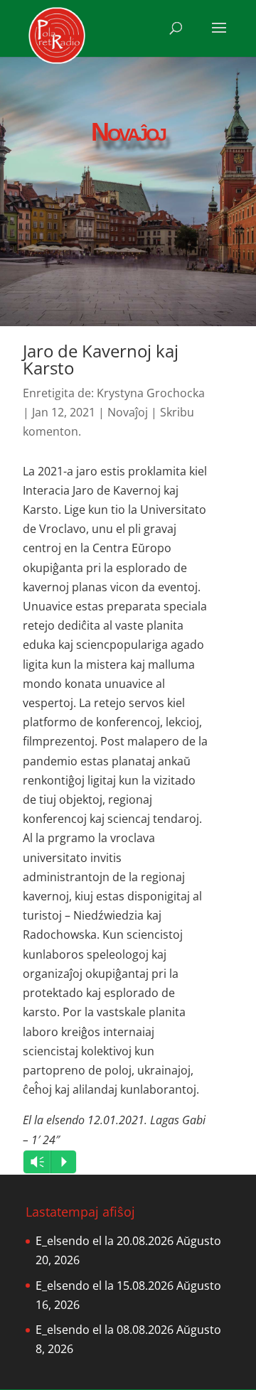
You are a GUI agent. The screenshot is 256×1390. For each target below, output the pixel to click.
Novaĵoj (127, 412)
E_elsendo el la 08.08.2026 (105, 1329)
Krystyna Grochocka (151, 393)
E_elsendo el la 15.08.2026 (105, 1285)
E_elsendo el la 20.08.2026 (105, 1241)
